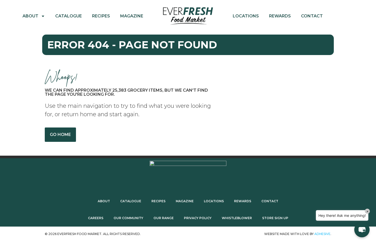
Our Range (163, 218)
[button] (362, 229)
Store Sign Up (275, 218)
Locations (246, 16)
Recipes (101, 16)
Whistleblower (237, 218)
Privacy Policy (198, 218)
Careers (95, 218)
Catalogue (68, 16)
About (30, 16)
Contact (312, 16)
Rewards (280, 16)
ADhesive (322, 234)
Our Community (128, 218)
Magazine (131, 16)
